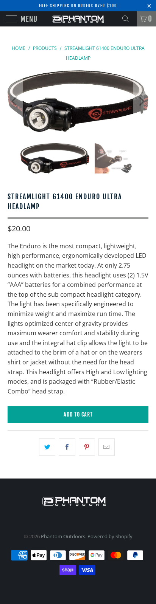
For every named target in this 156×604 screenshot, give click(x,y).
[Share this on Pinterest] (87, 447)
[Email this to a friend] (106, 447)
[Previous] (15, 101)
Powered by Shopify (110, 536)
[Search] (128, 18)
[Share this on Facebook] (67, 447)
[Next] (141, 101)
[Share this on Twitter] (47, 447)
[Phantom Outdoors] (78, 18)
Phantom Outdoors (63, 536)
